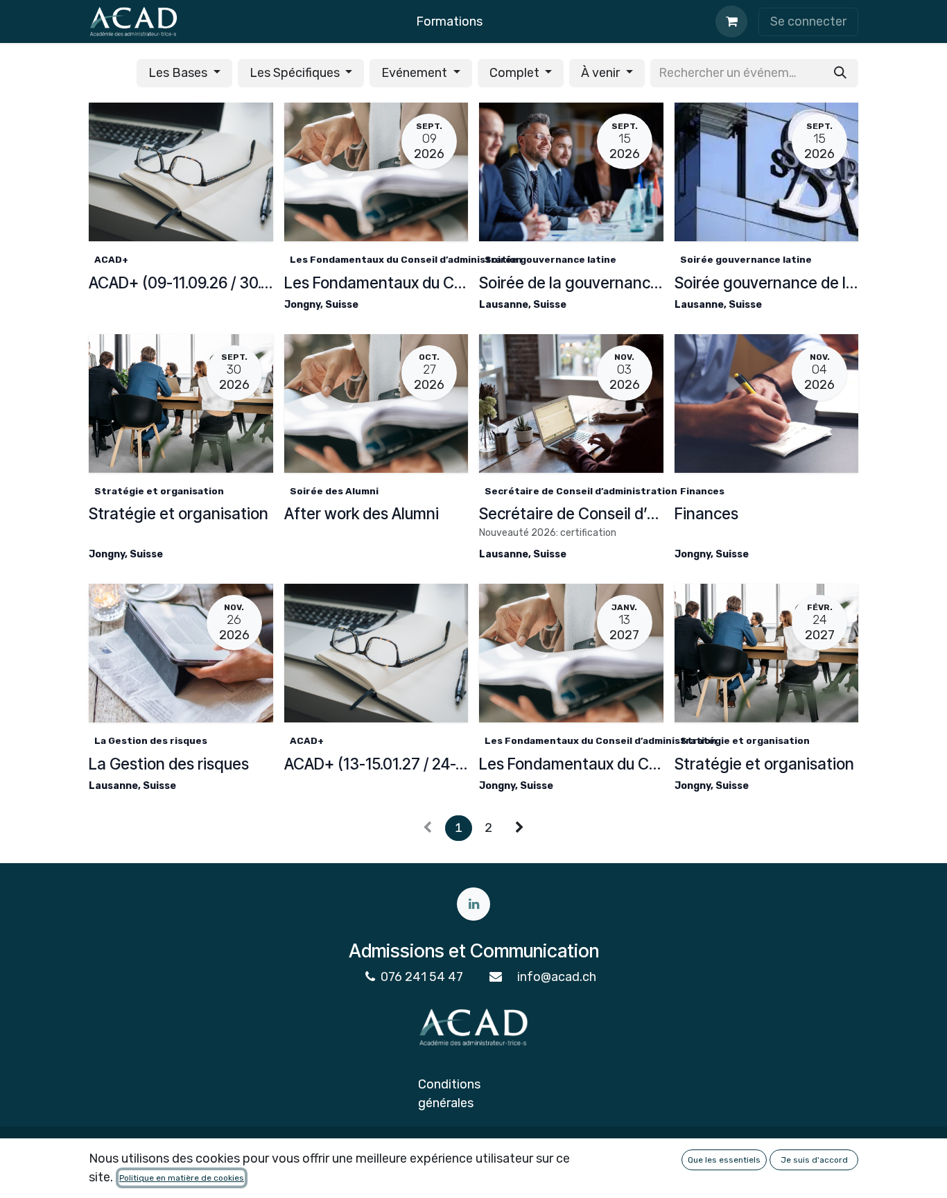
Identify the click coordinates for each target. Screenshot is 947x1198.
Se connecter (808, 21)
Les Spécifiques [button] (296, 72)
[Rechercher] (840, 73)
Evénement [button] (415, 72)
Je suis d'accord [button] (814, 1160)
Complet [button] (515, 72)
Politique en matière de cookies (181, 1178)
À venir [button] (602, 72)
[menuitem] (449, 22)
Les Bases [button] (179, 72)
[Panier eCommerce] (731, 21)
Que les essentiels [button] (724, 1160)
